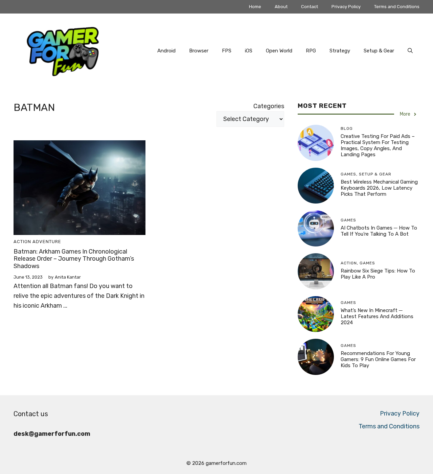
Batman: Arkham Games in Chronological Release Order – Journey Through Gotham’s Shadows (74, 259)
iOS (248, 51)
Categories (268, 106)
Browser (198, 51)
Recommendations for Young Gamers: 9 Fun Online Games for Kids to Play (378, 359)
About (281, 6)
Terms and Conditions (396, 6)
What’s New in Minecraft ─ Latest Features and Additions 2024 (377, 316)
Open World (279, 51)
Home (255, 6)
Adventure (46, 241)
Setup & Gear (379, 51)
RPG (311, 51)
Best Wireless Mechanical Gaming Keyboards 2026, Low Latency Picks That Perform (379, 188)
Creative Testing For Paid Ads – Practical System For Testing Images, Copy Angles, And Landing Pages (378, 145)
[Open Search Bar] (410, 51)
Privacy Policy (346, 6)
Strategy (339, 51)
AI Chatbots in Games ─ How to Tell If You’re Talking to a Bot (379, 231)
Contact (309, 6)
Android (166, 51)
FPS (226, 51)
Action (22, 241)
